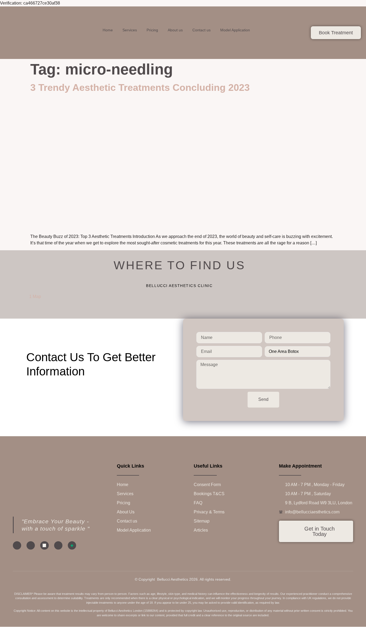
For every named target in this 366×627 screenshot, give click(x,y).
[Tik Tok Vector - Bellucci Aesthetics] (44, 545)
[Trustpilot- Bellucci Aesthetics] (72, 545)
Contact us (201, 30)
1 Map (35, 296)
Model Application (235, 30)
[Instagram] (31, 545)
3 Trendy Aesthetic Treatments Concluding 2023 (140, 87)
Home (108, 30)
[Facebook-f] (17, 545)
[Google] (58, 545)
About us (175, 30)
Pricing (152, 30)
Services (129, 30)
